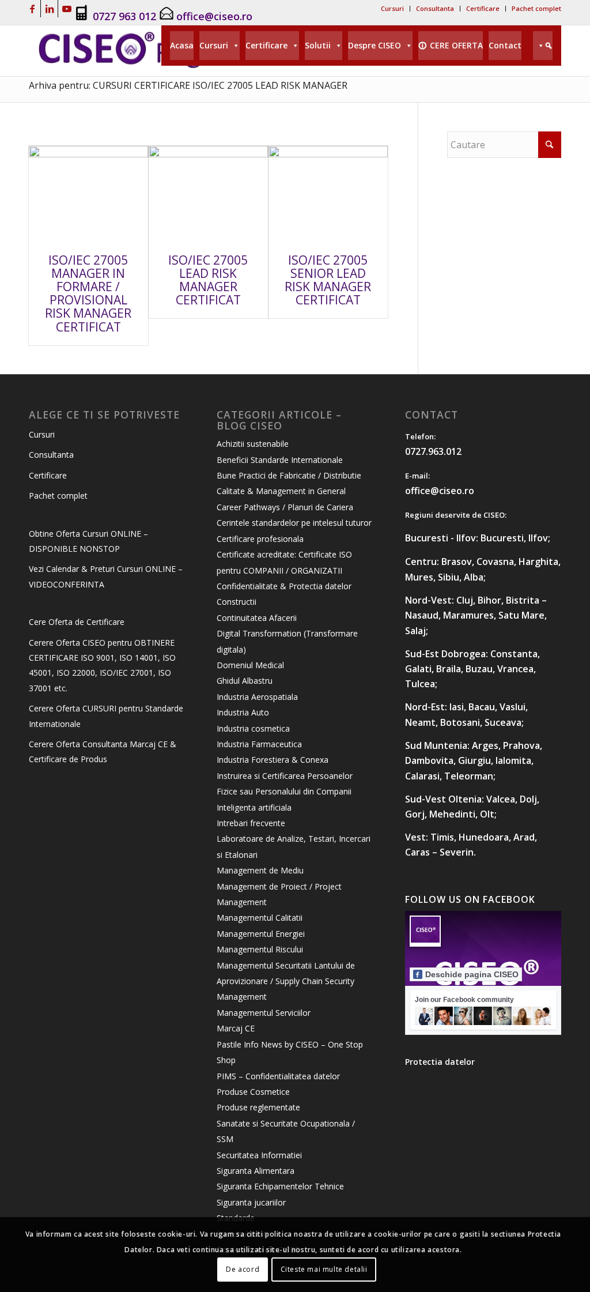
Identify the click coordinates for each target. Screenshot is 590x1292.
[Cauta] (543, 45)
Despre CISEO (374, 45)
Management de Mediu (260, 870)
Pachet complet (536, 8)
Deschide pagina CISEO (472, 974)
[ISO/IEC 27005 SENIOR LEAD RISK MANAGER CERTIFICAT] (328, 194)
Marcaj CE (236, 1028)
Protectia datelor (440, 1061)
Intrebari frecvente (251, 823)
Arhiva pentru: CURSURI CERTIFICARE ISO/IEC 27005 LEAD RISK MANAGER (188, 85)
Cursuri (392, 8)
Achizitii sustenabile (253, 443)
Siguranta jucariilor (251, 1202)
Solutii (318, 45)
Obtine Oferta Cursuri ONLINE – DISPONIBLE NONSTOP (88, 541)
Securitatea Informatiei (259, 1155)
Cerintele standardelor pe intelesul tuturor (294, 522)
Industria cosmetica (253, 728)
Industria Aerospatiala (257, 696)
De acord (242, 1269)
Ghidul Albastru (245, 680)
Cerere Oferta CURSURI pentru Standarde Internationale (106, 716)
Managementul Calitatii (259, 917)
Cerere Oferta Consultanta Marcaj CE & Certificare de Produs (102, 751)
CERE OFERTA (456, 45)
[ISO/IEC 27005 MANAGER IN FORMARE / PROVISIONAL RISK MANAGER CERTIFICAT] (88, 194)
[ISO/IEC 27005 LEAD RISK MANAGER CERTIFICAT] (208, 194)
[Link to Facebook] (32, 8)
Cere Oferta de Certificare (76, 621)
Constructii (236, 601)
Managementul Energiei (261, 933)
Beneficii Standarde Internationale (280, 459)
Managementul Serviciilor (264, 1012)
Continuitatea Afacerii (257, 617)
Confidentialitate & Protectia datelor (284, 586)
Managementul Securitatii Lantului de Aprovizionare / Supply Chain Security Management (286, 981)
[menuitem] (392, 9)
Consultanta (435, 8)
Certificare (483, 8)
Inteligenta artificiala (254, 807)
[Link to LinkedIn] (49, 8)
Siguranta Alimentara (255, 1170)
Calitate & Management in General (281, 490)
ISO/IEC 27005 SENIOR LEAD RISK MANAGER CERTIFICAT (328, 280)
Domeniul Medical (250, 665)
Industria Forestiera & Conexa (272, 759)
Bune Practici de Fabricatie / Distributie (289, 475)
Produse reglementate (258, 1107)
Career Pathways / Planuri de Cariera (285, 507)
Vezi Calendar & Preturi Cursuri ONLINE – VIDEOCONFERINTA (106, 576)
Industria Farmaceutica (259, 744)
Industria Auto (243, 712)
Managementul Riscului (260, 949)
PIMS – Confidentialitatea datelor (278, 1076)
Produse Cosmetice (253, 1091)
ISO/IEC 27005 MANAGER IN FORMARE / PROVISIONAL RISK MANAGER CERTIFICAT (88, 293)
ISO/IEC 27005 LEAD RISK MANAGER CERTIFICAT (208, 280)
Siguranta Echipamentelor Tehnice (280, 1186)
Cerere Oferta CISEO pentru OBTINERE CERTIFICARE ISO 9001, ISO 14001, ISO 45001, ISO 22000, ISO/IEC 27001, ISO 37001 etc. (102, 665)
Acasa (182, 45)
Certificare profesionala (260, 538)
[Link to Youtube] (66, 8)
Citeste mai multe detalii (324, 1269)
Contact (505, 45)
